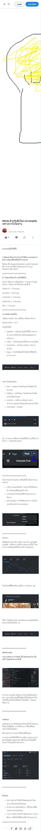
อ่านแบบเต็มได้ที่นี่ (9, 249)
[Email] (20, 828)
